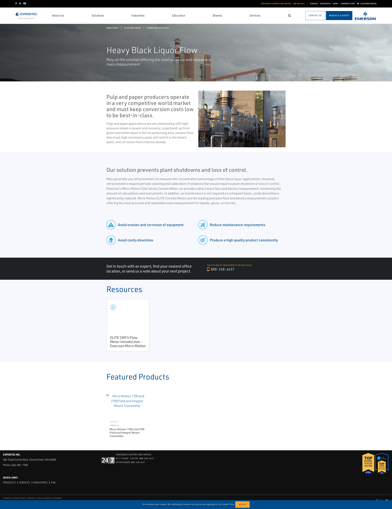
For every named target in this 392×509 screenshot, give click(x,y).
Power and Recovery (158, 28)
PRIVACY (32, 498)
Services (24, 482)
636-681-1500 (20, 465)
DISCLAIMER (44, 498)
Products (9, 482)
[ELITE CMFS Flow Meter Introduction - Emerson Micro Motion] (128, 307)
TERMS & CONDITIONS (14, 498)
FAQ (53, 482)
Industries (112, 28)
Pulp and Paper (132, 28)
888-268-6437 (222, 269)
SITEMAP (57, 498)
